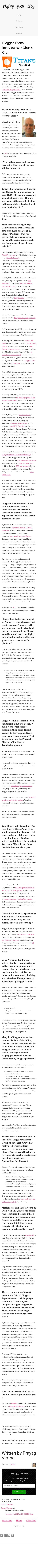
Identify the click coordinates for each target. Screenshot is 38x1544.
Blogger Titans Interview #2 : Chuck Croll (17, 47)
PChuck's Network (8, 255)
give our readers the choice (26, 460)
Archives (19, 21)
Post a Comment (7, 1504)
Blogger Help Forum (16, 1406)
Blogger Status (19, 297)
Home (19, 15)
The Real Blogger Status (11, 89)
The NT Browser (12, 258)
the (20, 414)
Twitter (12, 1464)
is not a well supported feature (20, 536)
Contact (19, 33)
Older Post (31, 1520)
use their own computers (10, 940)
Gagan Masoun (6, 1508)
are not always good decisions (21, 785)
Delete (30, 1514)
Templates (19, 27)
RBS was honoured (22, 466)
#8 (33, 943)
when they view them (25, 463)
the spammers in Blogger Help (24, 317)
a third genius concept (19, 423)
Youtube (8, 1535)
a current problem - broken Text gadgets (18, 899)
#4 (6, 153)
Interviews (7, 1501)
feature (27, 414)
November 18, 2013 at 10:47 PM (16, 1514)
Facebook (5, 1535)
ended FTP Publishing (17, 426)
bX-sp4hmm (15, 363)
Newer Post (7, 1520)
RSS (12, 1535)
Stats (23, 414)
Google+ (14, 1403)
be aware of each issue (26, 934)
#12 (14, 607)
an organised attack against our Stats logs (16, 454)
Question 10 (29, 1235)
